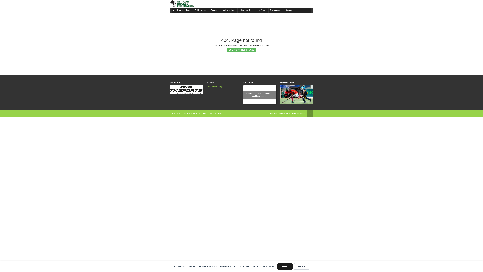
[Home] (174, 10)
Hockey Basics (228, 10)
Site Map (273, 114)
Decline (301, 266)
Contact (289, 10)
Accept (285, 266)
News (187, 10)
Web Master (300, 114)
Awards (214, 10)
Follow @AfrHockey (214, 87)
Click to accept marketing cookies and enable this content (260, 94)
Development (275, 10)
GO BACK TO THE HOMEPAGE (241, 50)
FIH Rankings (200, 10)
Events (180, 10)
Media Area (260, 10)
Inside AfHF (245, 10)
